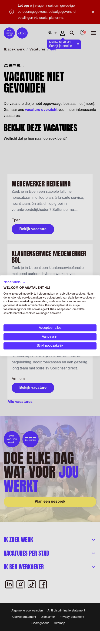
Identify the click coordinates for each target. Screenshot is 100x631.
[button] (14, 282)
